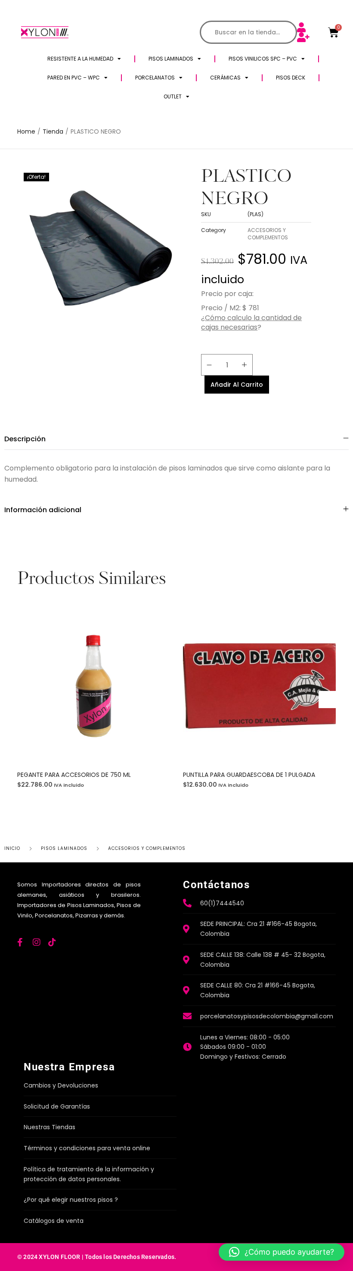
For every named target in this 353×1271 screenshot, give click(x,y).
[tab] (176, 439)
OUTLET (173, 96)
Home (26, 132)
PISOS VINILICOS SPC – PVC (263, 58)
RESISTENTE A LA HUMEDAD (80, 58)
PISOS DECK (290, 77)
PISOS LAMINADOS (171, 58)
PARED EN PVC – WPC (73, 77)
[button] (81, 689)
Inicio (12, 848)
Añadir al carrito (237, 384)
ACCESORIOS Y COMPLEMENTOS (268, 233)
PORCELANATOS (155, 77)
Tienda (53, 132)
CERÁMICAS (225, 77)
